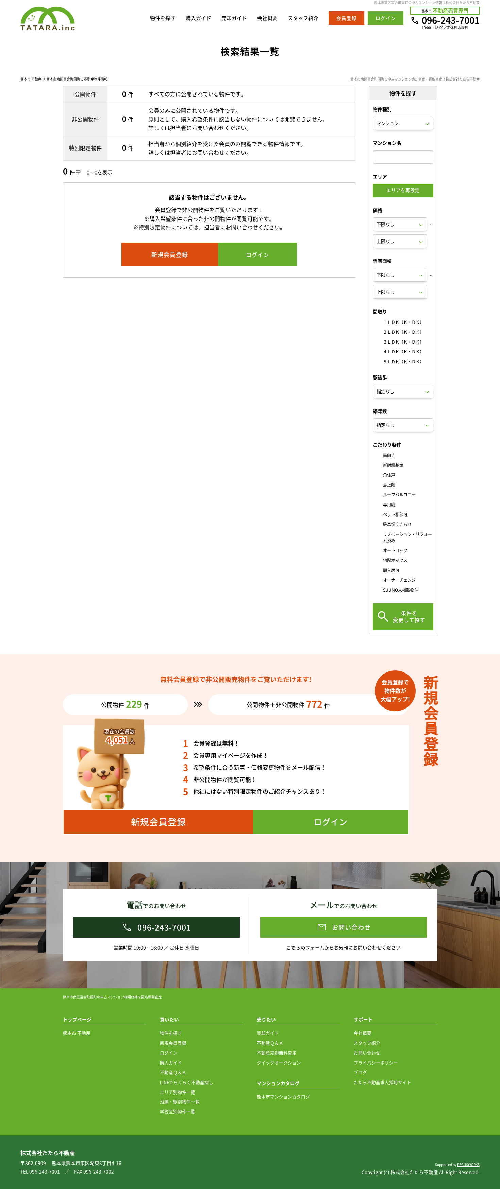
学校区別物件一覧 (177, 1111)
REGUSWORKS (468, 1164)
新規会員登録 (173, 1042)
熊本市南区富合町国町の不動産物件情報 (76, 79)
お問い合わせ (367, 1052)
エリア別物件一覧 (177, 1092)
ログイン (169, 1052)
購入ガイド (198, 18)
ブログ (360, 1072)
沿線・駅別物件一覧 (180, 1101)
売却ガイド (234, 18)
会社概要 (267, 18)
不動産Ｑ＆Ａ (173, 1072)
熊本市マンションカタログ (283, 1096)
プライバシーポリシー (376, 1062)
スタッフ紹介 (303, 18)
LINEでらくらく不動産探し (186, 1082)
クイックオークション (279, 1062)
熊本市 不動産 (30, 79)
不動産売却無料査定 (277, 1052)
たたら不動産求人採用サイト (382, 1082)
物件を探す (163, 18)
